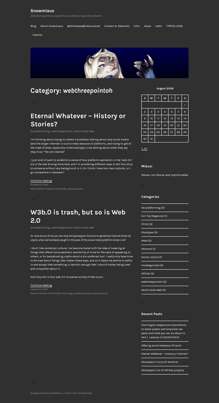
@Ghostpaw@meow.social (83, 26)
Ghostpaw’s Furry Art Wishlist (159, 362)
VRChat (145, 273)
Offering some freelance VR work (161, 345)
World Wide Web (84, 131)
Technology (67, 293)
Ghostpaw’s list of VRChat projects (162, 370)
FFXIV (145, 224)
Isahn (158, 26)
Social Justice (149, 257)
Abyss (147, 26)
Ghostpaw (147, 232)
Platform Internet (44, 189)
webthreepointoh (61, 131)
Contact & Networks (117, 26)
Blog (33, 26)
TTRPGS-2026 (174, 26)
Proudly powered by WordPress (45, 393)
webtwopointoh (75, 189)
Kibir (137, 26)
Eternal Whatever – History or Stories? (164, 353)
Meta (32, 189)
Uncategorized (150, 265)
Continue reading (41, 180)
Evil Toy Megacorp (152, 216)
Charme (37, 35)
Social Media (60, 189)
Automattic (86, 393)
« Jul (144, 148)
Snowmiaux (42, 10)
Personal (146, 248)
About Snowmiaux (51, 26)
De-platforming (40, 131)
